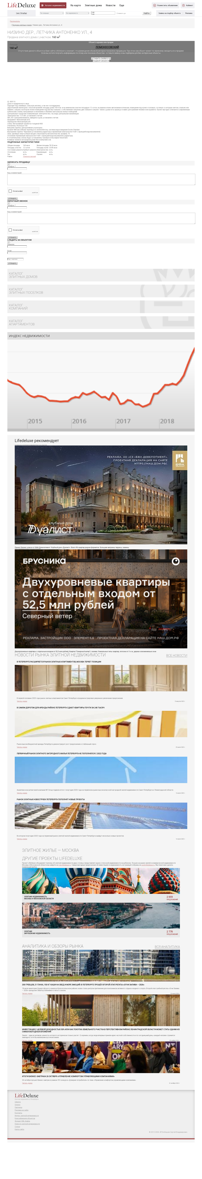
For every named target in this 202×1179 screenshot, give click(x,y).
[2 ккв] (103, 14)
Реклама (188, 13)
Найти (147, 13)
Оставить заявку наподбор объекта (101, 59)
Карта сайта (19, 1129)
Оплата (17, 1105)
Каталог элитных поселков (26, 291)
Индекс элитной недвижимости (27, 1116)
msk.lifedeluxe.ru (64, 865)
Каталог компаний (18, 306)
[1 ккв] (103, 12)
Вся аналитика (167, 946)
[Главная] (10, 25)
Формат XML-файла (22, 1121)
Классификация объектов (25, 1118)
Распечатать (15, 21)
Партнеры (18, 1107)
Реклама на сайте (21, 1110)
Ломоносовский (29, 156)
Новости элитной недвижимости (27, 1124)
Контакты (18, 1113)
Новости (110, 5)
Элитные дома (93, 5)
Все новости (176, 655)
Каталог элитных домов (23, 275)
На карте (75, 5)
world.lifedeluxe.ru (148, 865)
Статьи (17, 1127)
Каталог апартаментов (22, 322)
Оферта (18, 1102)
